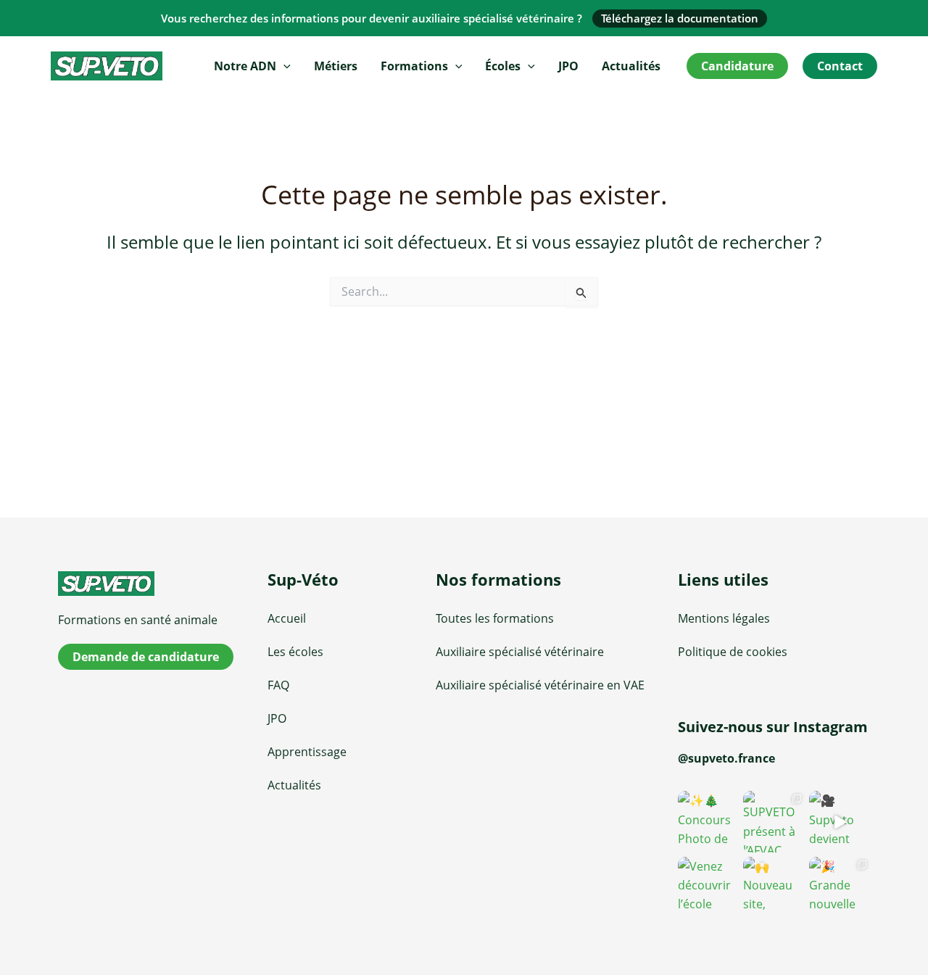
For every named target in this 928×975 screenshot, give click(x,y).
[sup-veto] (154, 583)
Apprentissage (307, 752)
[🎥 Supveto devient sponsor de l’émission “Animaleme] (839, 821)
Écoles (503, 66)
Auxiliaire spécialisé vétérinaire (520, 652)
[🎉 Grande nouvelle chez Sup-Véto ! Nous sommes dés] (839, 887)
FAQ (278, 685)
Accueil (287, 618)
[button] (283, 66)
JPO (568, 66)
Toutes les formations (495, 618)
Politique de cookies (732, 652)
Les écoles (295, 652)
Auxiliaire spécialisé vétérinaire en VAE (540, 685)
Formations (414, 66)
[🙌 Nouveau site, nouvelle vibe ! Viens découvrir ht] (773, 887)
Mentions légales (724, 618)
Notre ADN (245, 66)
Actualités (631, 66)
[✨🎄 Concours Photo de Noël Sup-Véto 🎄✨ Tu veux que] (708, 821)
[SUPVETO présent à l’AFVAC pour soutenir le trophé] (773, 821)
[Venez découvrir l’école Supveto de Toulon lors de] (708, 887)
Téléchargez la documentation (679, 18)
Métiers (335, 66)
